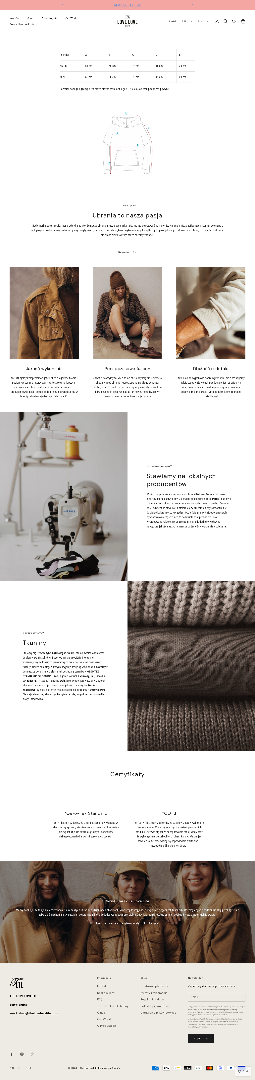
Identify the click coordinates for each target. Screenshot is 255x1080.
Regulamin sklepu (152, 999)
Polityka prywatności (155, 1006)
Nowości (15, 18)
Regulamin (226, 1010)
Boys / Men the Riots (22, 24)
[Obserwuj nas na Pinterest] (32, 1054)
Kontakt (173, 21)
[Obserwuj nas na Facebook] (12, 1054)
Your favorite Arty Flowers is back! (127, 5)
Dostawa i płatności (154, 986)
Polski (201, 21)
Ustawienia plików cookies (158, 1012)
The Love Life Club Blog (113, 1006)
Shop (30, 18)
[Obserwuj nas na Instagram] (22, 1054)
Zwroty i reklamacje (154, 993)
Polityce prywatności (200, 1027)
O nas (101, 1012)
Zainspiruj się (49, 18)
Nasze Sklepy (106, 993)
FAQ (99, 999)
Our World (71, 18)
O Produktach (106, 1025)
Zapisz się (201, 1038)
